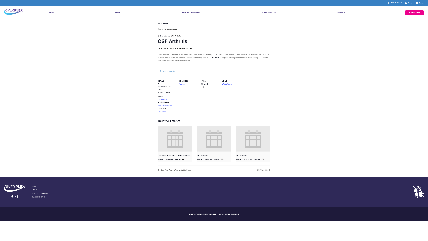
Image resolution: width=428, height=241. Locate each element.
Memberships (414, 13)
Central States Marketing (228, 214)
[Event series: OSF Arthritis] (222, 159)
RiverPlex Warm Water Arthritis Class (174, 156)
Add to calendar (169, 71)
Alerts (410, 3)
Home (51, 12)
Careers (421, 3)
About (118, 12)
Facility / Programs (191, 12)
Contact (341, 12)
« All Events (163, 23)
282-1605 (215, 57)
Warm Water (227, 84)
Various (182, 84)
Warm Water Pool (165, 105)
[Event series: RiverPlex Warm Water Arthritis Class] (183, 159)
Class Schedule (269, 12)
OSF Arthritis (162, 99)
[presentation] (175, 139)
